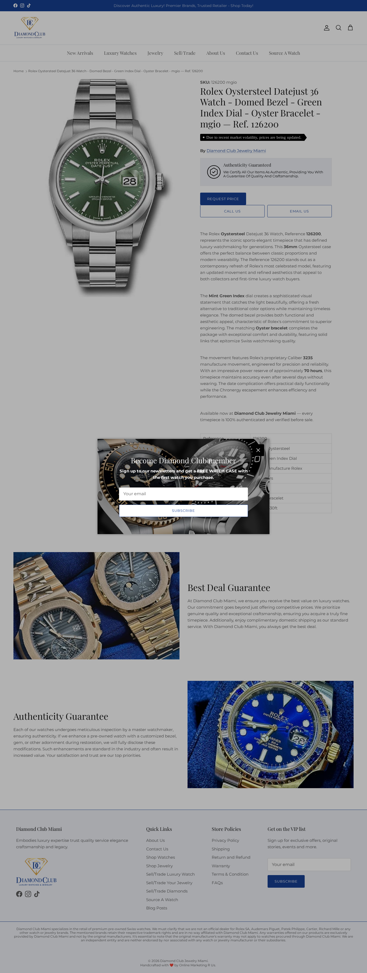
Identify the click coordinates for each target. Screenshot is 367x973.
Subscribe (183, 510)
